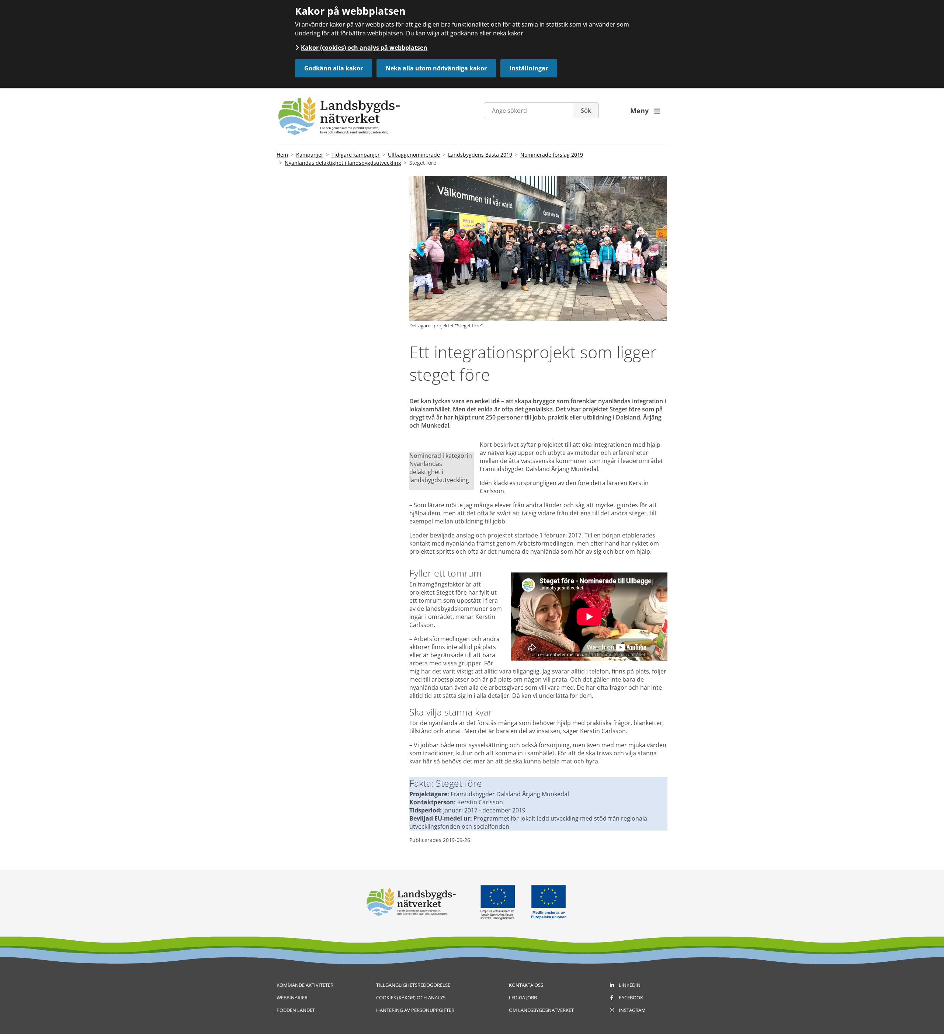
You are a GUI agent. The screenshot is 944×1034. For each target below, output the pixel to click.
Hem (282, 154)
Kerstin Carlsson (480, 802)
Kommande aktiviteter (305, 985)
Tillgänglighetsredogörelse (413, 985)
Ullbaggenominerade (414, 154)
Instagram (632, 1010)
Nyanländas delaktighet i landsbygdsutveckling (343, 162)
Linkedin (630, 985)
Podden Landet (296, 1010)
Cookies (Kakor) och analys (410, 997)
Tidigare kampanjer (356, 154)
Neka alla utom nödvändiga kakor (436, 68)
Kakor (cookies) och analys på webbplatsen (364, 47)
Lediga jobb (523, 997)
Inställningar (529, 68)
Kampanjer (309, 154)
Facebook (631, 997)
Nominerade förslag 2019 (551, 154)
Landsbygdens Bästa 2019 (480, 154)
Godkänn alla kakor (333, 68)
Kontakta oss (526, 985)
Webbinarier (292, 997)
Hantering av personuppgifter (415, 1010)
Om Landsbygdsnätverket (541, 1010)
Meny (645, 110)
